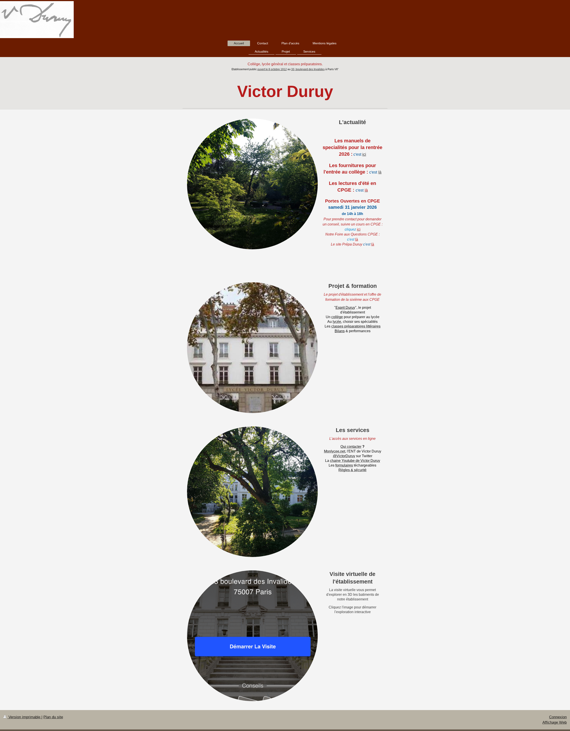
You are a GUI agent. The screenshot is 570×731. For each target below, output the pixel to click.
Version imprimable (24, 717)
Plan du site (53, 717)
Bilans (340, 331)
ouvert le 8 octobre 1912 (272, 69)
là (379, 172)
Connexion (558, 717)
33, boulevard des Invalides (308, 69)
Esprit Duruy (345, 307)
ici (364, 154)
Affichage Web (554, 722)
